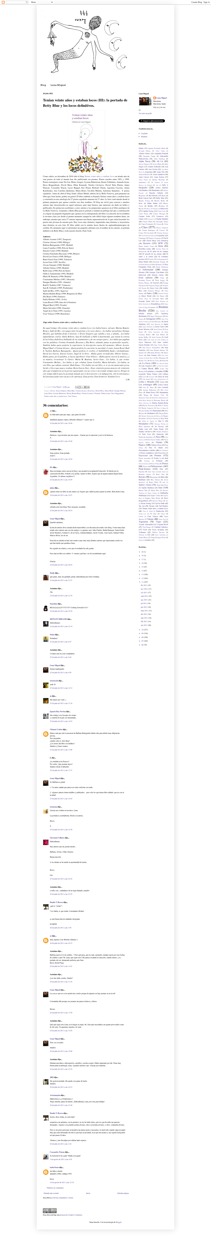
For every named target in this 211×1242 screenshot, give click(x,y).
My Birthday (159, 426)
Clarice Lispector (162, 228)
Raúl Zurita (162, 472)
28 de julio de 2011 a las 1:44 (60, 1143)
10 (142, 629)
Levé (144, 377)
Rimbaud (142, 479)
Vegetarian (143, 521)
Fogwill (156, 282)
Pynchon (141, 472)
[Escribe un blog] (79, 387)
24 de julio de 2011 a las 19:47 (61, 495)
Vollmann (142, 532)
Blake (141, 203)
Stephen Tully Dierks (152, 498)
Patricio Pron (156, 445)
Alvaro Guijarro (61, 391)
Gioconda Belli (158, 299)
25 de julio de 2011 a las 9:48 (60, 657)
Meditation (151, 413)
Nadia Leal (143, 429)
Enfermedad (148, 269)
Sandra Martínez (147, 487)
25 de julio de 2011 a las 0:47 (60, 641)
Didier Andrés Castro (146, 246)
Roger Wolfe (153, 482)
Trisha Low (142, 514)
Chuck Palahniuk (147, 224)
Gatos (149, 293)
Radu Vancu (151, 472)
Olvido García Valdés (153, 440)
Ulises (163, 514)
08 (142, 637)
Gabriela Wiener (154, 291)
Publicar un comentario (55, 1187)
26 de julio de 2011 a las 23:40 (61, 1105)
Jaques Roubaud (147, 327)
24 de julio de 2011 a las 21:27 (61, 580)
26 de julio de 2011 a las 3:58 (60, 927)
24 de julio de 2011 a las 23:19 (61, 626)
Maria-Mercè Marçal (145, 400)
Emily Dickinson (162, 267)
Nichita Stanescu (162, 432)
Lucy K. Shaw (148, 387)
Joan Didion (160, 334)
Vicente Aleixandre (146, 524)
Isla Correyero (145, 322)
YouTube (144, 133)
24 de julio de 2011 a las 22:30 (61, 611)
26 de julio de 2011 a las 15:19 (61, 1069)
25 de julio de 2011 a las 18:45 (61, 798)
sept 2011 (144, 596)
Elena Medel (109, 391)
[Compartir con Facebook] (85, 387)
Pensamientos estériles (147, 450)
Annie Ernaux (143, 180)
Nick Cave (146, 434)
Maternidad (156, 410)
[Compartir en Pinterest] (88, 387)
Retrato (142, 476)
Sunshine (53, 603)
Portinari (97, 393)
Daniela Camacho (154, 238)
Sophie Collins (155, 495)
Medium (144, 136)
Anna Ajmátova (159, 174)
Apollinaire (142, 182)
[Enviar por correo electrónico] (76, 387)
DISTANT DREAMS (58, 619)
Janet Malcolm (155, 324)
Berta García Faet (145, 198)
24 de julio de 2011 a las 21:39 (61, 595)
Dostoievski (142, 251)
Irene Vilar (165, 319)
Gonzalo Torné (144, 301)
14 (142, 570)
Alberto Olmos (144, 153)
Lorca (162, 382)
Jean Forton (158, 329)
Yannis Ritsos (143, 537)
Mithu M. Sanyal (148, 421)
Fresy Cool (154, 288)
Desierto (146, 243)
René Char (160, 474)
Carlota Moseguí (159, 214)
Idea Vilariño (160, 311)
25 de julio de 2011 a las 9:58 (60, 672)
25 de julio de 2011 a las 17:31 (61, 770)
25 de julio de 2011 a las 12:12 (61, 688)
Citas (144, 227)
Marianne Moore (159, 400)
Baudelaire (156, 190)
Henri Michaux (160, 301)
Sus (167, 501)
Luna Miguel (58, 85)
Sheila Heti (155, 490)
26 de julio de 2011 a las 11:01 (61, 966)
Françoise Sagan (154, 285)
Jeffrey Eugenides (154, 332)
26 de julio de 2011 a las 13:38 (61, 981)
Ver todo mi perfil (145, 113)
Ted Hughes (163, 506)
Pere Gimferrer (163, 450)
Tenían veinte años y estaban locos (99, 176)
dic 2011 (144, 585)
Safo (164, 482)
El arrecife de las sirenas (152, 254)
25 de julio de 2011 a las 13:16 (61, 703)
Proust (145, 466)
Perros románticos (147, 453)
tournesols (54, 680)
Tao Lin (142, 506)
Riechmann (154, 477)
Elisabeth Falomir (159, 262)
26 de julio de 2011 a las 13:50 (61, 1012)
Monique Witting (160, 424)
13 (142, 574)
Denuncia (164, 240)
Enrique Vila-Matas (157, 272)
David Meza (100, 391)
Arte (157, 185)
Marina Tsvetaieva (148, 405)
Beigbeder (142, 196)
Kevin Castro (154, 360)
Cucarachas (160, 235)
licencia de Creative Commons (71, 1215)
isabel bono (54, 1167)
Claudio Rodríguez (148, 230)
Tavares (152, 506)
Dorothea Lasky (145, 248)
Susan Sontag (146, 503)
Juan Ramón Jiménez (157, 350)
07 (142, 641)
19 (142, 555)
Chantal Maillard (162, 219)
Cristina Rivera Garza (147, 236)
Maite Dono (150, 392)
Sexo (160, 487)
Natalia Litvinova (88, 393)
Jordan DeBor (143, 337)
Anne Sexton (159, 177)
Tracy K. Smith (148, 511)
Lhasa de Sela (163, 376)
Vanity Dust (162, 519)
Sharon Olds (143, 490)
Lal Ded (158, 366)
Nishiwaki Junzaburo (146, 437)
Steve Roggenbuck (117, 393)
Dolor (160, 246)
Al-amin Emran (144, 151)
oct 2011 (144, 592)
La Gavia (146, 363)
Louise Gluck (163, 384)
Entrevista (142, 275)
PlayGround (143, 455)
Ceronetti (150, 219)
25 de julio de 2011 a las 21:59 (61, 829)
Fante (162, 278)
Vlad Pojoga (146, 527)
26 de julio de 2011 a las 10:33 (61, 943)
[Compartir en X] (82, 387)
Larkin (166, 366)
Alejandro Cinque (149, 156)
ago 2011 (144, 599)
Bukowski (164, 208)
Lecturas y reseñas (154, 371)
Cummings (142, 238)
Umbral (141, 516)
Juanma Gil (142, 353)
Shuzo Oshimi (152, 493)
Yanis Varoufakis (160, 535)
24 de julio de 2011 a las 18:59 (61, 479)
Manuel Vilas (159, 395)
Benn (163, 196)
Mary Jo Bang (161, 408)
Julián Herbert (155, 353)
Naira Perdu (159, 429)
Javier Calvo (159, 326)
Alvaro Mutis (156, 164)
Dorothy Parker (161, 249)
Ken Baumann (160, 358)
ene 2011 (144, 625)
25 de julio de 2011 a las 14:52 (61, 721)
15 (142, 566)
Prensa (165, 463)
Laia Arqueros (146, 365)
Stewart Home (157, 501)
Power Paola (154, 464)
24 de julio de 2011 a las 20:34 (61, 510)
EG (51, 467)
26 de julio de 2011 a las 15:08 (61, 1051)
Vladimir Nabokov (161, 527)
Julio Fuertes (152, 355)
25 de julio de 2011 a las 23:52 (61, 894)
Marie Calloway (144, 403)
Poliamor (147, 461)
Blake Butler (152, 203)
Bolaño (150, 206)
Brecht (141, 209)
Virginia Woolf (162, 524)
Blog (43, 85)
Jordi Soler (150, 340)
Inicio (88, 1193)
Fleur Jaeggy (160, 280)
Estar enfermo (146, 277)
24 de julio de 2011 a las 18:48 (61, 423)
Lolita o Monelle (146, 381)
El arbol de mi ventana (159, 251)
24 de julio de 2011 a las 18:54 (61, 459)
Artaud (149, 185)
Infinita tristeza (145, 313)
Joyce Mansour (145, 342)
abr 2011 (144, 614)
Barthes (145, 190)
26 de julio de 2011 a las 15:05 (61, 1030)
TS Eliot (153, 514)
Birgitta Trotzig (144, 201)
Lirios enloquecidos (160, 379)
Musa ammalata (144, 426)
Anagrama (148, 172)
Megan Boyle (163, 413)
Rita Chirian (155, 480)
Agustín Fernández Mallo (156, 148)
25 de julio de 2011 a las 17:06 (61, 749)
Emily (52, 573)
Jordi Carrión (156, 337)
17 (142, 559)
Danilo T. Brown (56, 902)
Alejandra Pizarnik (161, 153)
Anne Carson (144, 177)
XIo (148, 534)
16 (142, 563)
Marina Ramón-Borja (74, 393)
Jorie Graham (161, 340)
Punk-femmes (145, 468)
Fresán (144, 288)
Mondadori (143, 423)
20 (142, 551)
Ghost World (146, 296)
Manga (146, 395)
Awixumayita (55, 1095)
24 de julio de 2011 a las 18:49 (61, 441)
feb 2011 (144, 621)
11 (142, 582)
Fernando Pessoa (145, 280)
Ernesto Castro (158, 275)
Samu (52, 634)
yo (51, 410)
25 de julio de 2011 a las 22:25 (61, 878)
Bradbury (162, 206)
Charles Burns (147, 222)
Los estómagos (145, 384)
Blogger (118, 1222)
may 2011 (145, 610)
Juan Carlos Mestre (161, 345)
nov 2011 (144, 589)
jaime (52, 488)
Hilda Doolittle (143, 304)
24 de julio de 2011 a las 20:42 (61, 564)
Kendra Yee (143, 360)
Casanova (159, 216)
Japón (166, 324)
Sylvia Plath (159, 503)
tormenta (53, 806)
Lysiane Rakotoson (59, 393)
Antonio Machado (158, 180)
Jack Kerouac (156, 321)
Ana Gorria (152, 169)
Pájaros (142, 444)
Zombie (148, 540)
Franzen (165, 285)
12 (142, 578)
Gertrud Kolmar (163, 293)
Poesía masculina (144, 458)
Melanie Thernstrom (147, 416)
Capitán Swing (147, 211)
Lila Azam (146, 379)
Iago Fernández (150, 307)
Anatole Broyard (144, 174)
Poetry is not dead (161, 458)
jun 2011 (144, 607)
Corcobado (150, 233)
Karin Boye (149, 358)
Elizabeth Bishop (144, 265)
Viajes (158, 521)
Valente (150, 518)
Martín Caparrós (147, 408)
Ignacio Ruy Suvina (58, 711)
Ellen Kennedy (157, 264)
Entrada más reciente (51, 1193)
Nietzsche (160, 434)
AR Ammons (155, 182)
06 (142, 644)
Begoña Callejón (156, 193)
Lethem (165, 374)
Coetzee (162, 230)
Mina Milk (164, 418)
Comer (141, 233)
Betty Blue (71, 391)
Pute (161, 469)
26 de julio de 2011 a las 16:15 (61, 1087)
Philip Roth (162, 453)
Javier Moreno (144, 329)
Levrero (151, 377)
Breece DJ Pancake (152, 209)
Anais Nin (160, 172)
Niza (158, 436)
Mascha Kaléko (144, 411)
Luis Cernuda (163, 387)
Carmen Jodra (144, 216)
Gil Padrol (160, 296)
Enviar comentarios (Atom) (63, 1197)
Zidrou (141, 540)
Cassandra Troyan (57, 1152)
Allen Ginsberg (159, 159)
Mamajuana (164, 392)
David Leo (91, 391)
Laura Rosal (48, 393)
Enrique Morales (120, 391)
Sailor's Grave (145, 484)
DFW (160, 243)
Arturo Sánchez (162, 187)
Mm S (161, 421)
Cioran (158, 224)
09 (142, 633)
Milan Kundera (153, 419)
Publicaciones (105, 393)
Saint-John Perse (162, 485)
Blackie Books (159, 201)
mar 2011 (144, 618)
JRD (52, 1077)
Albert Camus (160, 151)
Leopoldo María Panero (148, 374)
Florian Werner (144, 283)
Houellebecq (155, 304)
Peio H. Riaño (156, 447)
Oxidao (159, 442)
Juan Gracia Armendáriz (151, 347)
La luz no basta (162, 363)
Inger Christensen (156, 316)
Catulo (141, 219)
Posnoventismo (143, 464)
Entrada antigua (123, 1193)
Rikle (163, 477)
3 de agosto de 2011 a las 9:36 (61, 1159)
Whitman (141, 535)
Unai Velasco (72, 396)
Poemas (157, 455)
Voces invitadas (158, 529)
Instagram (150, 318)
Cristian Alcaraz (81, 391)
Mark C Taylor (163, 405)
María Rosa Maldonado (159, 398)
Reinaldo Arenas (145, 474)
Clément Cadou (56, 729)
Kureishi (165, 360)
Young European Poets (158, 537)
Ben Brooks (153, 195)
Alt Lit (52, 391)
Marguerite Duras (144, 398)
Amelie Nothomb (154, 166)
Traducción (160, 511)
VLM (145, 529)
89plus (141, 148)
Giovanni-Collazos (57, 837)
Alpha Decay (145, 161)
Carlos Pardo (143, 214)
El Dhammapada (161, 259)
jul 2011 (144, 603)
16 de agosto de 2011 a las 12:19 (62, 1182)
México (158, 416)
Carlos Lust (161, 211)
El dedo (150, 259)
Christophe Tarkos (162, 222)
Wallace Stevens (158, 532)
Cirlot (166, 224)
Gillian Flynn (143, 299)
